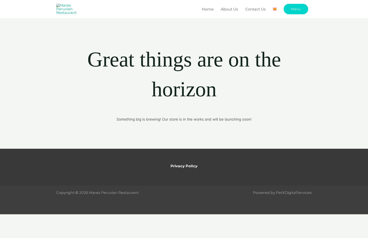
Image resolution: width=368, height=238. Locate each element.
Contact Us (255, 9)
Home (208, 9)
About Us (229, 9)
